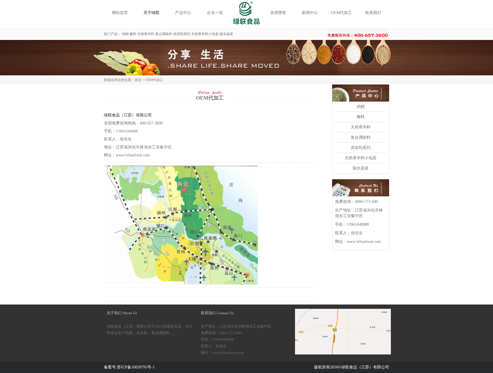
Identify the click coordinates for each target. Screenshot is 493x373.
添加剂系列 (181, 34)
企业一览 (215, 13)
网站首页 (120, 13)
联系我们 (373, 13)
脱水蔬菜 (226, 34)
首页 (138, 80)
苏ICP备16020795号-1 (136, 367)
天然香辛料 (145, 34)
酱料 (133, 34)
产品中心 (183, 13)
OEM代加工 (341, 13)
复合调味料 (163, 34)
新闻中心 (310, 13)
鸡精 (125, 34)
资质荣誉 (278, 13)
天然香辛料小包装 (205, 34)
